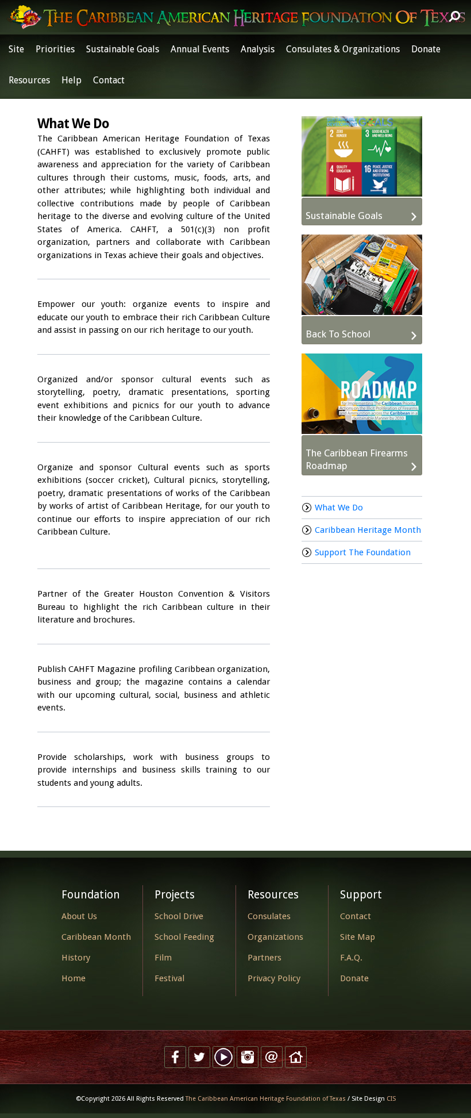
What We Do (339, 507)
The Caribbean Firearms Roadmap (357, 459)
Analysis (258, 49)
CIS (391, 1098)
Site (16, 49)
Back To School (338, 334)
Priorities (55, 49)
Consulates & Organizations (343, 49)
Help (71, 80)
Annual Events (200, 49)
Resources (29, 80)
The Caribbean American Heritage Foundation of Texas (266, 1098)
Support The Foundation (363, 552)
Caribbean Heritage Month (368, 530)
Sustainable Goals (122, 49)
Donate (426, 49)
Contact (109, 80)
